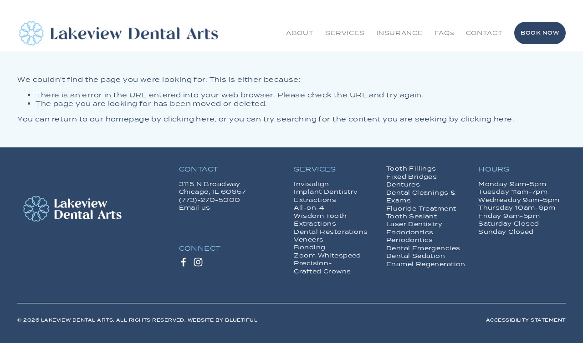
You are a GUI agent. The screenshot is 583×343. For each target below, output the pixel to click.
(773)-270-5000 (209, 200)
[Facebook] (183, 262)
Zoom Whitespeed (327, 255)
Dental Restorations (331, 232)
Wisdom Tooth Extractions (320, 219)
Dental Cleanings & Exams (421, 196)
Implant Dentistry (326, 192)
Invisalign (311, 184)
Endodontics (410, 232)
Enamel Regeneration (425, 264)
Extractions (315, 200)
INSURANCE (400, 33)
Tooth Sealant (411, 216)
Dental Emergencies (423, 248)
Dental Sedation (415, 256)
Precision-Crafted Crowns (322, 267)
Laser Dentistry (414, 224)
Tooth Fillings (411, 168)
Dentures (403, 184)
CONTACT (484, 33)
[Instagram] (198, 262)
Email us (194, 208)
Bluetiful (241, 320)
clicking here (189, 119)
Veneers (308, 239)
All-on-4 (309, 208)
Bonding (309, 247)
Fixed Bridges (411, 177)
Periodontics (409, 240)
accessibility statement (526, 320)
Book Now (540, 32)
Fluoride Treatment (421, 208)
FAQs (445, 33)
